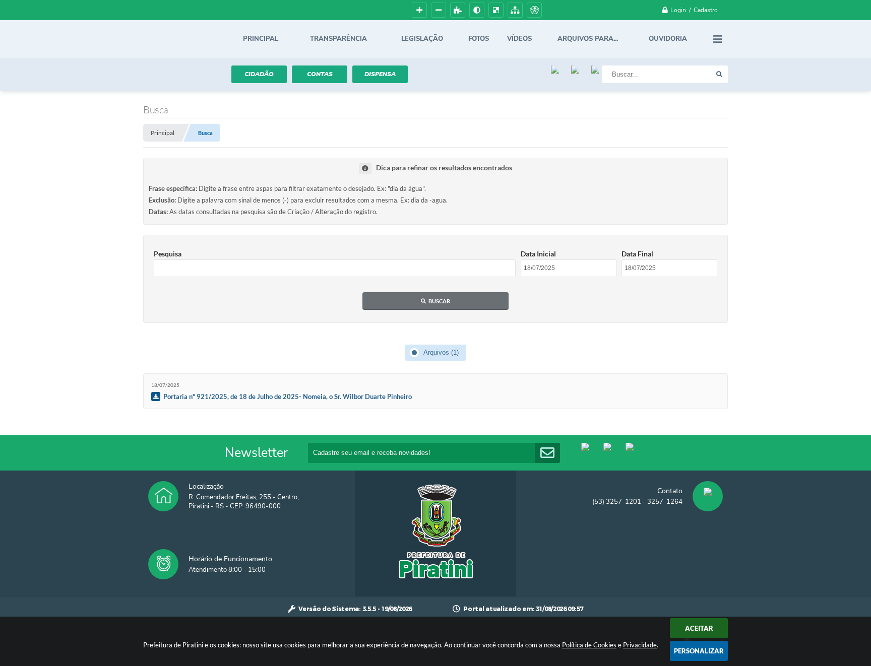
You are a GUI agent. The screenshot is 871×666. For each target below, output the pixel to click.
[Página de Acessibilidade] (534, 10)
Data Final (637, 253)
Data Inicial (538, 253)
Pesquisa (167, 253)
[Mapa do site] (515, 10)
